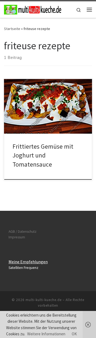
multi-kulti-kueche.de (44, 300)
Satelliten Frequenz (23, 267)
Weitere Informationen (46, 333)
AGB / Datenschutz (23, 231)
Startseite (12, 28)
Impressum (17, 237)
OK (74, 333)
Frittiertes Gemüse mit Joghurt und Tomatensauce (43, 155)
